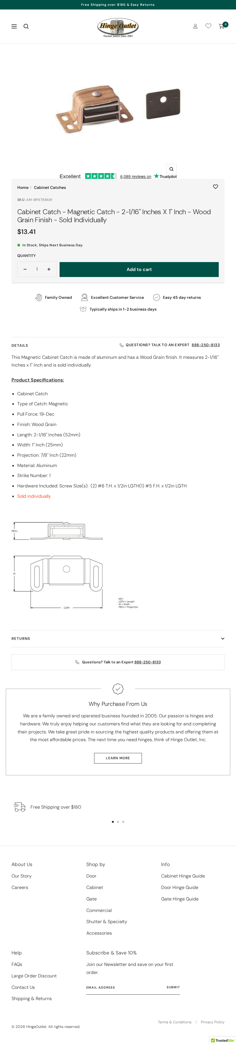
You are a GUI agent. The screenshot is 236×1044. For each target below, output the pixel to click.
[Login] (195, 26)
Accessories (99, 933)
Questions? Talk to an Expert (173, 344)
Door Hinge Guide (179, 887)
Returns (21, 638)
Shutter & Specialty (106, 922)
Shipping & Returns (32, 998)
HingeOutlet (36, 1026)
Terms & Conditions (174, 1022)
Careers (20, 887)
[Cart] (221, 26)
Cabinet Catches (50, 187)
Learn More (118, 758)
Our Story (22, 876)
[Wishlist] (208, 27)
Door (91, 876)
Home (22, 187)
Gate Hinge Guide (180, 899)
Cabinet (94, 887)
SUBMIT (173, 987)
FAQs (17, 964)
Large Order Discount (34, 976)
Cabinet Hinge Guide (183, 876)
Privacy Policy (212, 1022)
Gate (91, 899)
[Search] (26, 26)
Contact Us (23, 987)
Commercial (99, 910)
